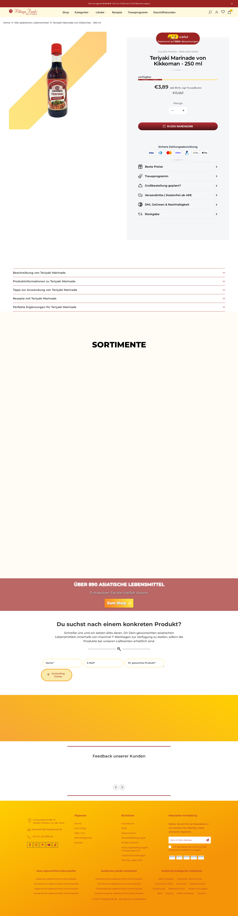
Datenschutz (128, 833)
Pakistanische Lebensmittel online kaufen (119, 878)
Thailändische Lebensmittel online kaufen (119, 888)
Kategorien (81, 12)
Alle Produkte (119, 437)
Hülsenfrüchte (197, 883)
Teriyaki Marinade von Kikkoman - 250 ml (77, 22)
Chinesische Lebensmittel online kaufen (56, 883)
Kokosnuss (159, 888)
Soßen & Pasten (185, 893)
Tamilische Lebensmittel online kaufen (119, 883)
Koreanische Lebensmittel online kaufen (56, 893)
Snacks (169, 893)
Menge (178, 103)
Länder (100, 12)
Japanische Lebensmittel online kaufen (56, 888)
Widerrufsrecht (130, 842)
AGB (124, 828)
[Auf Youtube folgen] (49, 845)
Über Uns (79, 833)
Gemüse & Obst (164, 883)
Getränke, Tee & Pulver (189, 878)
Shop (65, 12)
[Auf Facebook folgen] (30, 845)
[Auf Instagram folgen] (36, 845)
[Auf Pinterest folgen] (42, 845)
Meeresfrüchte (176, 888)
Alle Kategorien (83, 837)
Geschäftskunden (164, 12)
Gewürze (181, 883)
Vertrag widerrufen (132, 860)
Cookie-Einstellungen (133, 855)
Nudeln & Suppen (197, 888)
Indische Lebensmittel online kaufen (56, 878)
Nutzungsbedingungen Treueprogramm (134, 849)
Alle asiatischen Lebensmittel (31, 22)
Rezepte (117, 12)
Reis (159, 893)
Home (6, 22)
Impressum (127, 823)
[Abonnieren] (207, 840)
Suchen (78, 842)
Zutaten (201, 893)
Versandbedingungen (133, 837)
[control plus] (185, 110)
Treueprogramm (138, 12)
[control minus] (171, 110)
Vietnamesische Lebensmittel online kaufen (119, 893)
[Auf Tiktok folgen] (55, 845)
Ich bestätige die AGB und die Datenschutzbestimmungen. (187, 848)
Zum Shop (80, 828)
